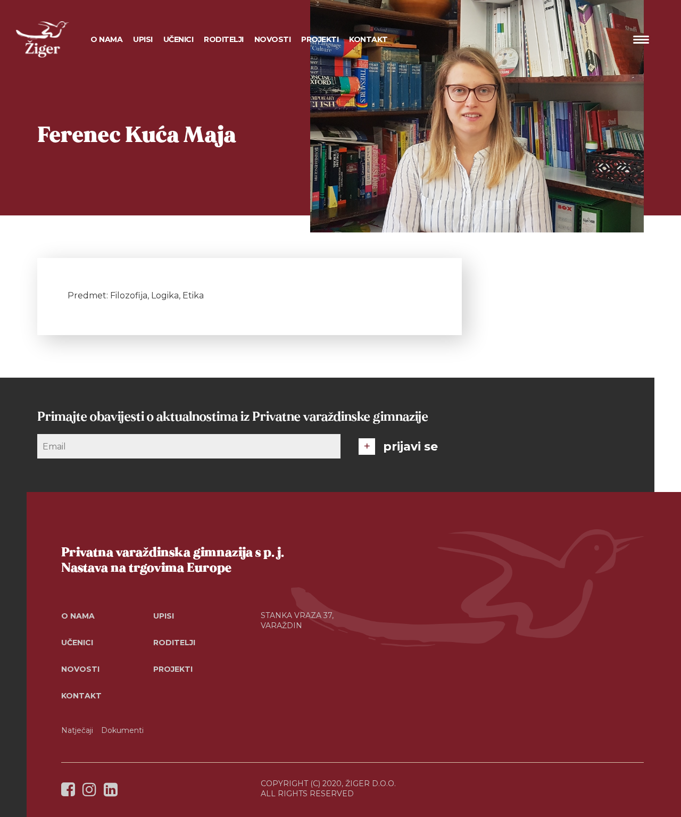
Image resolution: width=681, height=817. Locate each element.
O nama (78, 616)
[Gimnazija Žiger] (42, 39)
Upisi (143, 39)
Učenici (77, 642)
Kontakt (368, 39)
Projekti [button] (319, 39)
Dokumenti (122, 730)
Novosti (272, 39)
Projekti (173, 669)
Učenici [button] (178, 39)
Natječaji (77, 730)
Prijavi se (410, 446)
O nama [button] (106, 39)
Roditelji (174, 642)
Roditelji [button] (224, 39)
